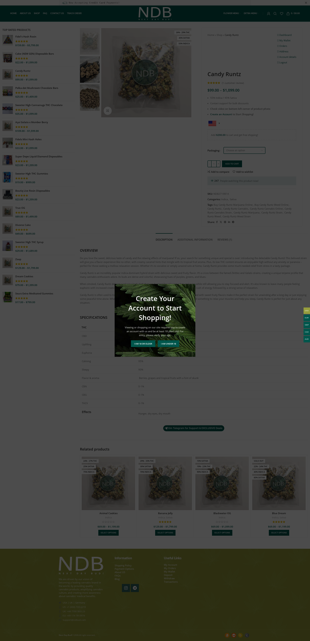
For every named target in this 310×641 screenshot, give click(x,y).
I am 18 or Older (143, 343)
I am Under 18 (168, 343)
